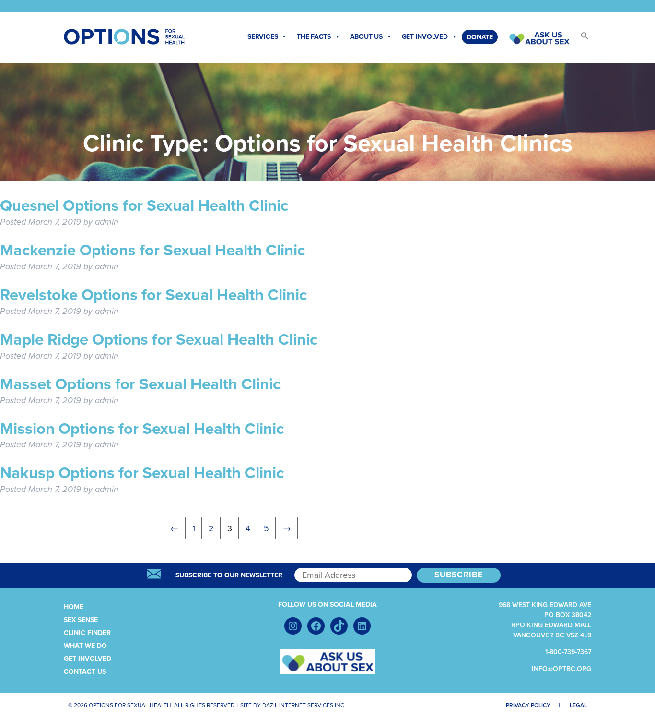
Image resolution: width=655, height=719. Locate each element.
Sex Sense (81, 620)
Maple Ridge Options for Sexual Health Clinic (158, 339)
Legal (578, 705)
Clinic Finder (87, 633)
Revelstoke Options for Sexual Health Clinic (153, 295)
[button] (580, 38)
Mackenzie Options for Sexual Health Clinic (152, 250)
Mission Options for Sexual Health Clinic (142, 428)
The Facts (314, 37)
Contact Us (85, 672)
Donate (480, 37)
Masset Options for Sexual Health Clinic (140, 384)
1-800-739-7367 (568, 652)
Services (262, 37)
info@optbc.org (561, 669)
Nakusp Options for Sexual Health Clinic (142, 473)
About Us (366, 37)
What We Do (85, 646)
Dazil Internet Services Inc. (304, 705)
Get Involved (425, 37)
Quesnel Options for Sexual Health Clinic (144, 205)
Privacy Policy (528, 705)
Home (73, 607)
